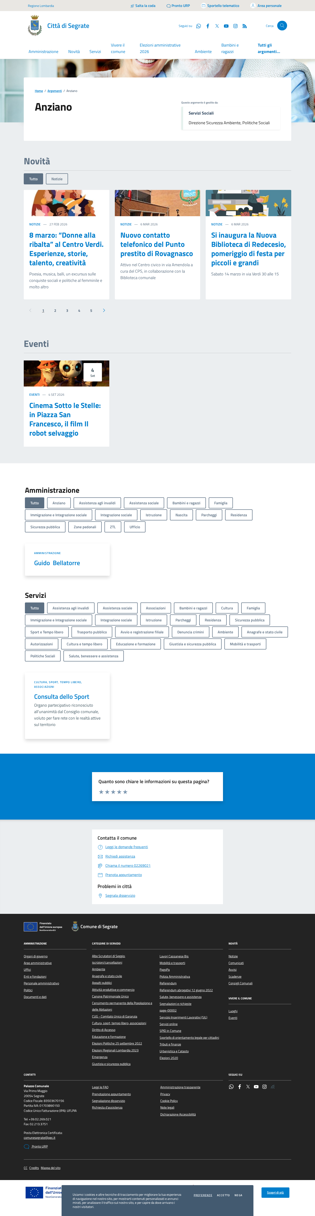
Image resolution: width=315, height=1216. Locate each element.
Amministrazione (47, 553)
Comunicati (236, 962)
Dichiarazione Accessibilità (178, 1114)
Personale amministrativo (41, 983)
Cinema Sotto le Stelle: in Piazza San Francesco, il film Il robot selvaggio (65, 419)
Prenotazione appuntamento (111, 1094)
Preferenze (203, 1195)
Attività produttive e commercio (113, 989)
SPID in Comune (170, 1030)
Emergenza (99, 1057)
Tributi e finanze (170, 1044)
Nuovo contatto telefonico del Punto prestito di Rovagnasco (156, 244)
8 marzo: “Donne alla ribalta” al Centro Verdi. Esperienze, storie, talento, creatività (66, 248)
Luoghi (233, 1011)
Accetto (223, 1195)
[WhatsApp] (231, 1087)
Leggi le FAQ (100, 1087)
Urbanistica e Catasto (174, 1051)
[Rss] (273, 1087)
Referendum (168, 983)
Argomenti (55, 91)
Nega (238, 1195)
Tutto (33, 179)
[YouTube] (256, 1087)
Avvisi (233, 969)
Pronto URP (39, 1146)
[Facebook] (239, 1087)
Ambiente (203, 51)
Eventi (34, 394)
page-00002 (168, 1010)
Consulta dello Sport (61, 696)
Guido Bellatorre (57, 563)
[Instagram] (233, 25)
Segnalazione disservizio (108, 1100)
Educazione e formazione (109, 1036)
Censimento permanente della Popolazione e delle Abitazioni (122, 1006)
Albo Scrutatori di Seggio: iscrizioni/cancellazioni (108, 959)
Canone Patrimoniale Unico (110, 996)
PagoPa (165, 969)
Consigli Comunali (241, 983)
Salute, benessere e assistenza (181, 996)
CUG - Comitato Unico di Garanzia (114, 1016)
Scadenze (235, 976)
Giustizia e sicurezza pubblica (111, 1063)
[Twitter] (248, 1087)
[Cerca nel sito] (282, 26)
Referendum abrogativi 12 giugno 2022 (186, 990)
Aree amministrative (38, 962)
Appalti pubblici (102, 982)
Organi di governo (36, 956)
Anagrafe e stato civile (107, 976)
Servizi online (169, 1024)
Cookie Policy (169, 1100)
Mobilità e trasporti (172, 962)
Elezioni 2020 (169, 1057)
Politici (28, 990)
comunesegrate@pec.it (39, 1137)
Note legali (167, 1107)
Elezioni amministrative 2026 (160, 48)
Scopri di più (275, 1192)
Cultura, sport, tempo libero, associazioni (58, 684)
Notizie (56, 179)
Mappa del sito (50, 1168)
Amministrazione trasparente (180, 1087)
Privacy (165, 1094)
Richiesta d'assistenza (107, 1107)
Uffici (27, 969)
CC (25, 1168)
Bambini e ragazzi (230, 48)
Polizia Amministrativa (175, 976)
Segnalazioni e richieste (175, 1003)
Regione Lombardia (41, 5)
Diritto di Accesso (103, 1029)
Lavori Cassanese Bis (174, 956)
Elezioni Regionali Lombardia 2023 (115, 1050)
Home (39, 91)
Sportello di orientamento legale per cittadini (189, 1037)
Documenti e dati (35, 996)
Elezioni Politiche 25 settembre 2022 (117, 1043)
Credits (34, 1168)
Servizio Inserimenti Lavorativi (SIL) (183, 1017)
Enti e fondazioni (35, 976)
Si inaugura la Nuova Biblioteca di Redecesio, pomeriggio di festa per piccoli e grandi (248, 248)
